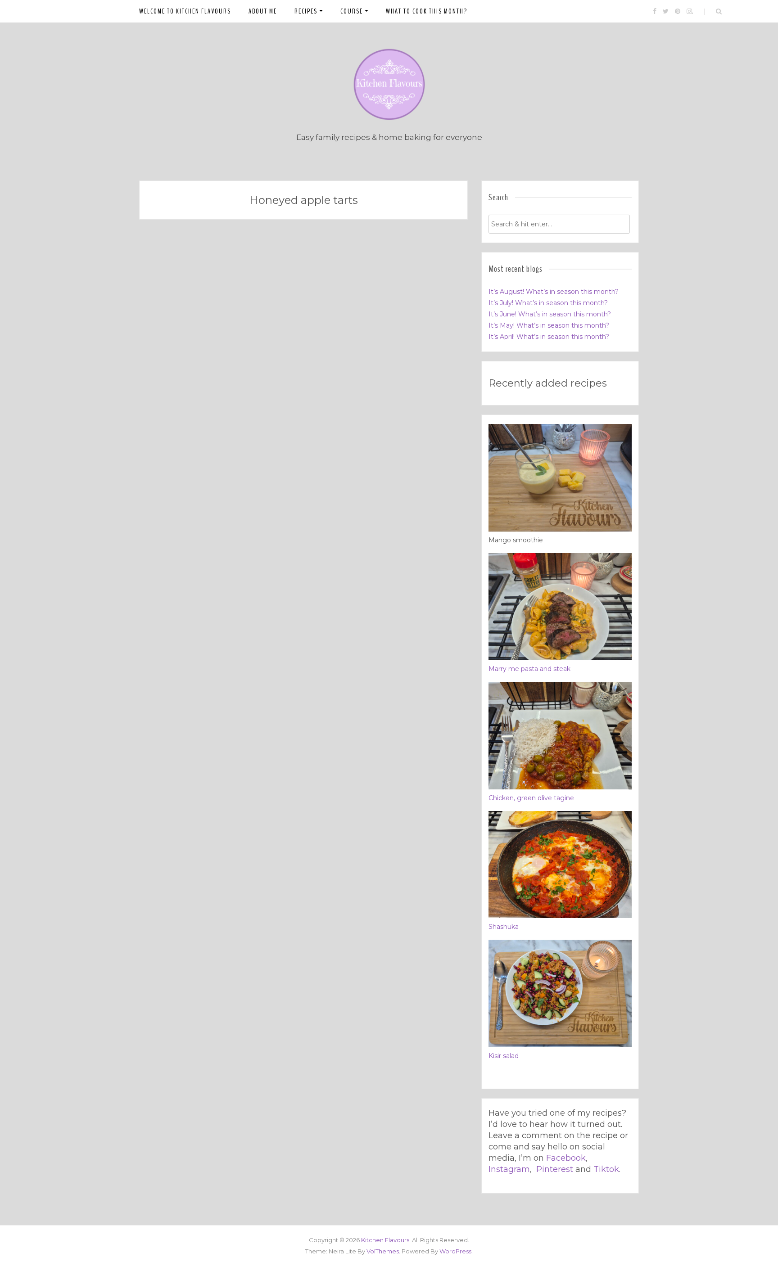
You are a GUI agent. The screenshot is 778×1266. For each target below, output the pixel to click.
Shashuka (504, 927)
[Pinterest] (677, 11)
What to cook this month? (426, 11)
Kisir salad (504, 1056)
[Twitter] (666, 11)
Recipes (305, 11)
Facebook (566, 1158)
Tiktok (606, 1169)
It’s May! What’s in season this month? (549, 325)
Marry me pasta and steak (529, 669)
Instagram (509, 1169)
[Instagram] (689, 11)
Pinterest (554, 1169)
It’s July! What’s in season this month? (548, 303)
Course (351, 11)
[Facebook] (654, 11)
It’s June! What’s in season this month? (550, 314)
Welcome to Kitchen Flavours (185, 11)
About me (263, 11)
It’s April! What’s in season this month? (549, 337)
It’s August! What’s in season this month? (554, 292)
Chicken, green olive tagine (531, 798)
